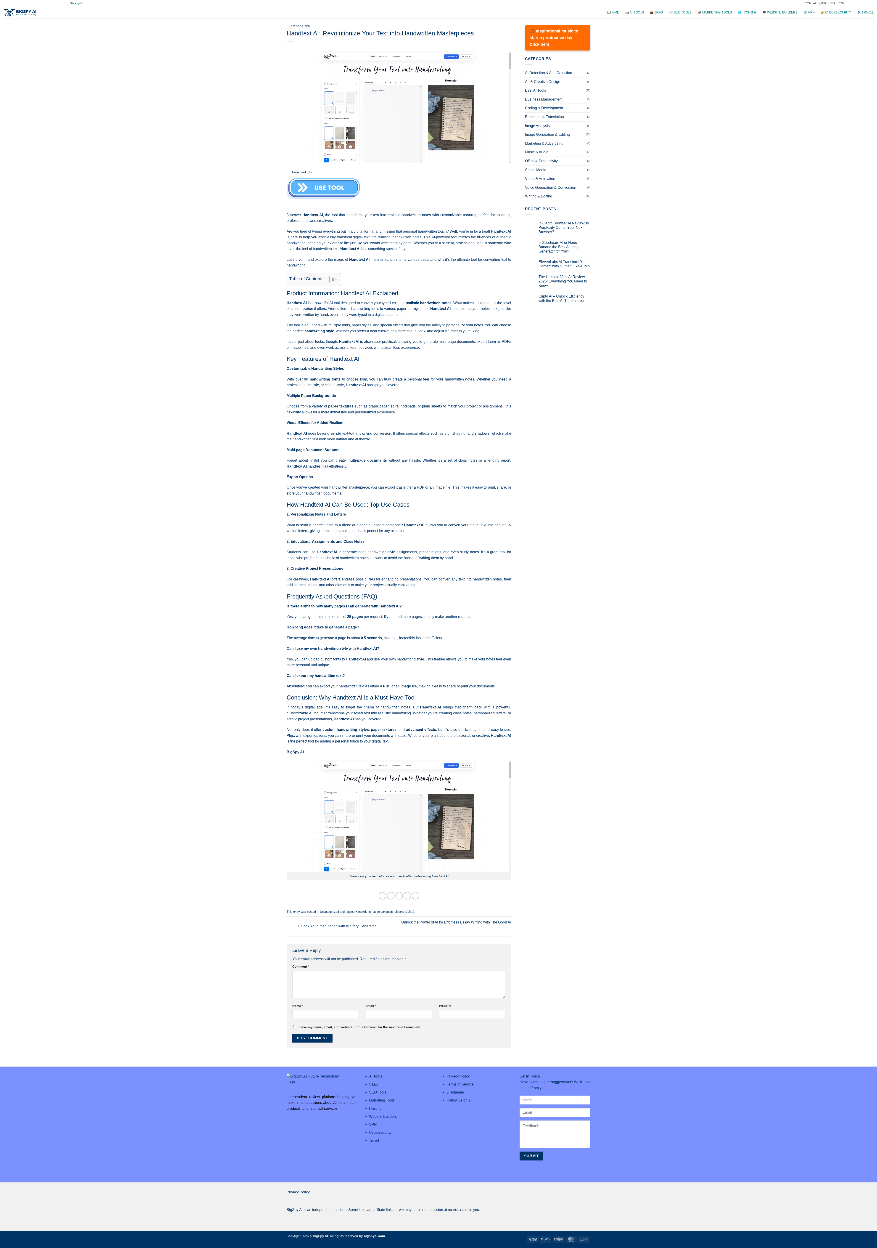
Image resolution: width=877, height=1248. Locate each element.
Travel (374, 1140)
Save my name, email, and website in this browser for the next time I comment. (360, 1027)
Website (445, 1006)
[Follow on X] (858, 3)
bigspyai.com (374, 1236)
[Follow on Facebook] (849, 3)
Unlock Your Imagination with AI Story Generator (336, 926)
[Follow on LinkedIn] (867, 3)
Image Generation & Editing (547, 134)
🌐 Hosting (747, 12)
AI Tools (375, 1076)
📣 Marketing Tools (715, 12)
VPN (373, 1124)
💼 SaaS (656, 12)
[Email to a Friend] (399, 895)
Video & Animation (540, 179)
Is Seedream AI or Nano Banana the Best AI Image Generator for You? (560, 247)
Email (371, 1006)
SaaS (373, 1084)
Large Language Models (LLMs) (393, 911)
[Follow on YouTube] (871, 3)
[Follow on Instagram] (854, 3)
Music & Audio (536, 152)
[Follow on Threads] (862, 3)
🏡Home (612, 12)
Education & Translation (544, 117)
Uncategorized (298, 26)
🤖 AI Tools (634, 12)
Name (297, 1006)
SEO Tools (377, 1092)
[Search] (46, 12)
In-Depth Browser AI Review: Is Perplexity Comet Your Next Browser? (564, 227)
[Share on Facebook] (382, 895)
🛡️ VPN (808, 12)
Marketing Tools (382, 1100)
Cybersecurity (380, 1132)
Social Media (535, 170)
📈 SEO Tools (680, 12)
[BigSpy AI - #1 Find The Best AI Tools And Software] (20, 13)
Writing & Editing (538, 196)
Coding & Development (544, 108)
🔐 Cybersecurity (835, 12)
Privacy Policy (298, 1192)
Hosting (375, 1108)
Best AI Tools (535, 90)
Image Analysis (537, 126)
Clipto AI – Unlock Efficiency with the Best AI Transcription (562, 298)
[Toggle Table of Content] (331, 279)
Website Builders (383, 1116)
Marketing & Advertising (544, 143)
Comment (300, 966)
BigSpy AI (295, 752)
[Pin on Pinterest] (407, 895)
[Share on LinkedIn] (415, 895)
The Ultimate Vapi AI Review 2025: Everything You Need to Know (563, 281)
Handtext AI (312, 215)
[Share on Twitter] (390, 895)
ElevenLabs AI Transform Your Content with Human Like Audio (564, 264)
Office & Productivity (541, 161)
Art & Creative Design (542, 82)
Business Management (543, 99)
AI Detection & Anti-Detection (548, 73)
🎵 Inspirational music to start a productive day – (554, 38)
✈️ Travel (865, 12)
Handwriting (363, 911)
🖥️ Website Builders (780, 12)
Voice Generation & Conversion (550, 187)
